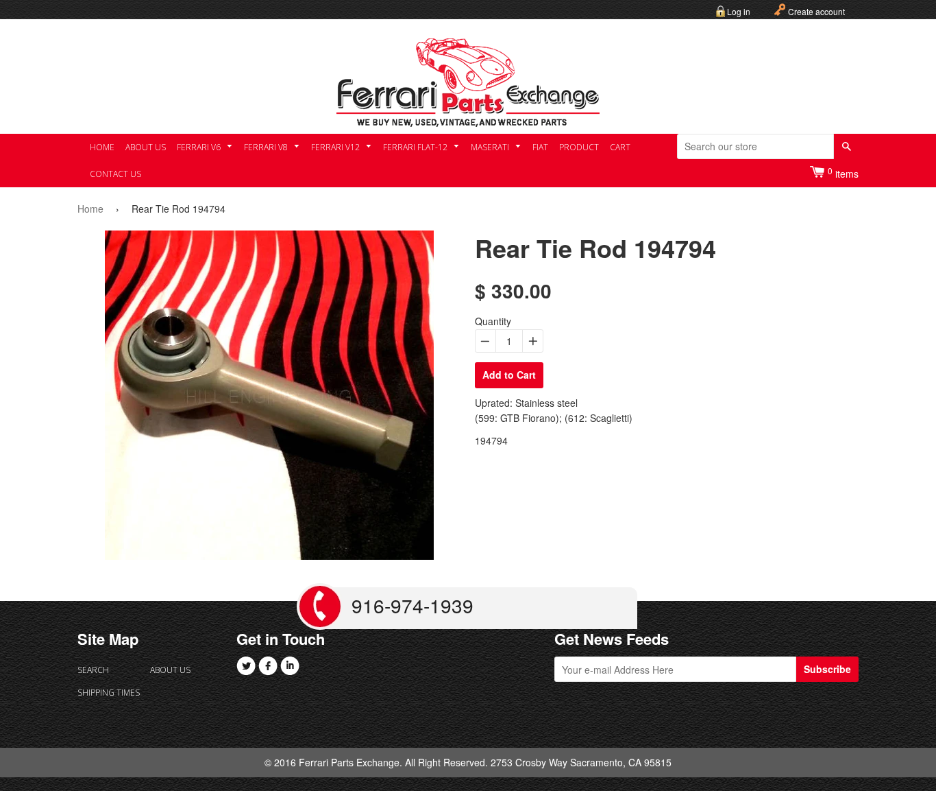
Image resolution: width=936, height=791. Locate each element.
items (843, 172)
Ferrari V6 (200, 147)
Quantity (493, 321)
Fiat (540, 147)
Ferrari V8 (267, 147)
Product (579, 147)
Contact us (115, 174)
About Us (145, 147)
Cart (620, 147)
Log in (738, 11)
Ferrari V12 (336, 147)
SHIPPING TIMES (108, 692)
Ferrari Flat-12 (416, 147)
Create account (816, 11)
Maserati (491, 147)
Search (93, 670)
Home (102, 147)
